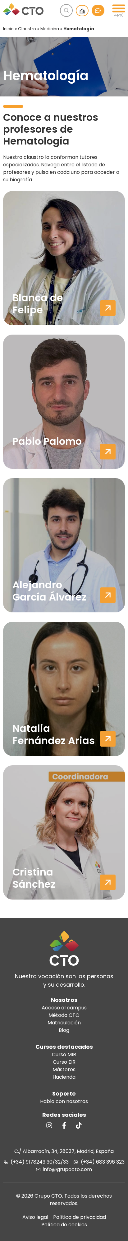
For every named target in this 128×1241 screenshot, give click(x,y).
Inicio (8, 29)
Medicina (49, 29)
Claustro (27, 29)
